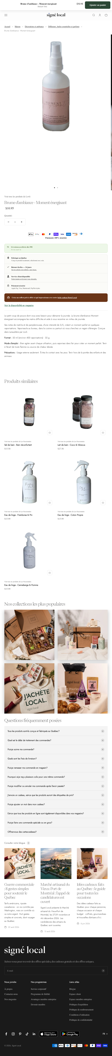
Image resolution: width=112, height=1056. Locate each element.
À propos (8, 988)
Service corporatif (38, 988)
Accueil (7, 26)
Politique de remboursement (81, 1009)
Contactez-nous (11, 994)
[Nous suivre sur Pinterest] (20, 1034)
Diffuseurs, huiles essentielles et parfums (63, 26)
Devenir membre (38, 1004)
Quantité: (8, 215)
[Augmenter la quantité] (22, 222)
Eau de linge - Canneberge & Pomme (21, 585)
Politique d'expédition (78, 1004)
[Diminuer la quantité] (8, 222)
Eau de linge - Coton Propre (70, 515)
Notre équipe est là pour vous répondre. (24, 279)
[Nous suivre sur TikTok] (27, 1034)
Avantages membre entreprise (43, 999)
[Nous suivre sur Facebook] (6, 1034)
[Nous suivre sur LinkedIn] (34, 1034)
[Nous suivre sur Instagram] (13, 1034)
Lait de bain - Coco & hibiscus (71, 444)
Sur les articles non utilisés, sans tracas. (24, 270)
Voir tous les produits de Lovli (17, 196)
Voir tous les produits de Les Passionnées (17, 441)
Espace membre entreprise (80, 999)
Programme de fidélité (40, 994)
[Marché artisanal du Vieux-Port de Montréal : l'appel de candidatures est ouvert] (56, 863)
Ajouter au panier (97, 5)
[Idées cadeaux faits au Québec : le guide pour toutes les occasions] (92, 863)
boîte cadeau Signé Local (67, 297)
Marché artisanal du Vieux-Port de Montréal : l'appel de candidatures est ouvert (55, 893)
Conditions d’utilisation (79, 1014)
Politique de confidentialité (80, 1019)
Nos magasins (10, 999)
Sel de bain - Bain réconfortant (18, 444)
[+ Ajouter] (49, 432)
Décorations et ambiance (34, 26)
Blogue (72, 988)
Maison (17, 26)
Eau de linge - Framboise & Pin (18, 515)
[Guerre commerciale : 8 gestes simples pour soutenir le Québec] (19, 863)
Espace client (75, 994)
